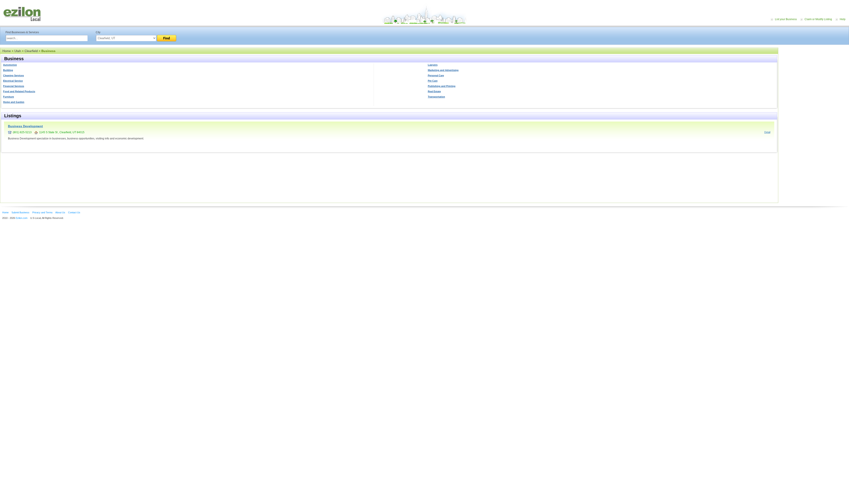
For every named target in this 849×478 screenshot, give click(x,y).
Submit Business (20, 212)
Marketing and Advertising (443, 70)
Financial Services (13, 86)
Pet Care (433, 80)
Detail (767, 132)
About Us (60, 212)
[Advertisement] (815, 74)
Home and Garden (13, 102)
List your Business (786, 19)
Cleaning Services (13, 75)
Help (842, 19)
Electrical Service (13, 80)
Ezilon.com (21, 218)
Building (8, 70)
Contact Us (74, 212)
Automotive (10, 65)
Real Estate (434, 91)
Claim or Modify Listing (818, 19)
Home (6, 51)
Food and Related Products (19, 91)
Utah (17, 51)
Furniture (8, 96)
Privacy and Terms (42, 212)
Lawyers (433, 65)
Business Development (25, 126)
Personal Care (436, 75)
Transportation (436, 96)
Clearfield (31, 51)
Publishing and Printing (441, 86)
